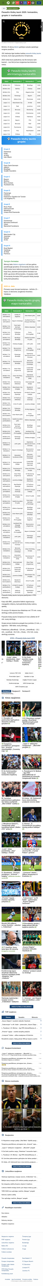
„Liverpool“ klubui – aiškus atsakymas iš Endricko (17, 1035)
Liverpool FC (26, 1267)
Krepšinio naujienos (8, 1224)
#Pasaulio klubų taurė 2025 (25, 638)
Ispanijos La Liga (29, 676)
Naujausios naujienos (8, 1236)
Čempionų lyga (26, 1236)
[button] (3, 2)
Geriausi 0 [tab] (6, 691)
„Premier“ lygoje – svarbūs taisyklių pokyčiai (16, 1031)
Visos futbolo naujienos (22, 1006)
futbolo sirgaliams (19, 264)
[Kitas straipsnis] (40, 27)
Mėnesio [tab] (35, 1017)
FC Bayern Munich (27, 1261)
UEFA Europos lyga (28, 683)
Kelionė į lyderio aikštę (9, 1194)
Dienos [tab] (8, 1017)
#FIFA (12, 638)
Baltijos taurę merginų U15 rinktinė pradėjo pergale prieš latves (21, 1180)
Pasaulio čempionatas (8, 1258)
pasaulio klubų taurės (33, 53)
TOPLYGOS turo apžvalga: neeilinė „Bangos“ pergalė (18, 1191)
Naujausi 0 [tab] (16, 691)
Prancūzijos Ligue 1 (14, 676)
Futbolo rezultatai (7, 1252)
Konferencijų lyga (14, 683)
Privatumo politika (27, 1279)
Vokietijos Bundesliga (12, 680)
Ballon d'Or (5, 1246)
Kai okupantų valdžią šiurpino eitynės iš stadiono (17, 1184)
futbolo (16, 47)
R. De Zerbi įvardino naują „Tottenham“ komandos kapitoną (20, 1151)
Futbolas (35, 1279)
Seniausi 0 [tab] (26, 691)
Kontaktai (7, 1279)
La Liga (24, 1246)
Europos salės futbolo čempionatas (8, 1265)
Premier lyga (26, 1239)
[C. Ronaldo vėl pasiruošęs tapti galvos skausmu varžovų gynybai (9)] (21, 1108)
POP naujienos (6, 1239)
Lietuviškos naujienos (8, 1242)
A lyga (24, 1249)
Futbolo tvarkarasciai (8, 1249)
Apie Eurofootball (16, 1279)
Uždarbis (4, 1216)
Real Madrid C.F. (27, 1258)
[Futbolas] (4, 8)
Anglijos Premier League (30, 680)
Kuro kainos (5, 1213)
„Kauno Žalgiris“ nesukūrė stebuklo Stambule (16, 1021)
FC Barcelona (26, 1264)
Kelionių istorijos (7, 1220)
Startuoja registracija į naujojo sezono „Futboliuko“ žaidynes (21, 1177)
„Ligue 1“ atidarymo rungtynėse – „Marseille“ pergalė (18, 1053)
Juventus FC (26, 1270)
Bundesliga (25, 1242)
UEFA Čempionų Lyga (21, 686)
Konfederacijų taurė (7, 1273)
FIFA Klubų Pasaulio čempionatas (7, 1269)
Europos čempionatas (8, 1261)
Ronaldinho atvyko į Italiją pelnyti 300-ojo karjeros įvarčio (19, 1039)
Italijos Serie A (29, 673)
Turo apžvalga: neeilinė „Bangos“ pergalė (15, 1198)
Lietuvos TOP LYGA (15, 673)
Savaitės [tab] (21, 1017)
